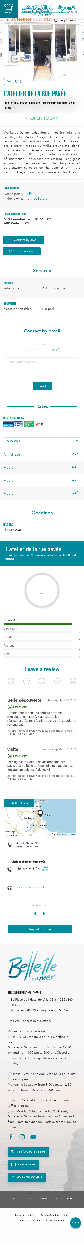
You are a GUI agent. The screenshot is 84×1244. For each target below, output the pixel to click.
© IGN (72, 834)
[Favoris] (62, 9)
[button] (71, 8)
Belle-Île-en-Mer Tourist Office (24, 993)
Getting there (19, 803)
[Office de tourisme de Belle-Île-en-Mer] (32, 965)
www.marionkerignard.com (33, 887)
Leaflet (64, 834)
